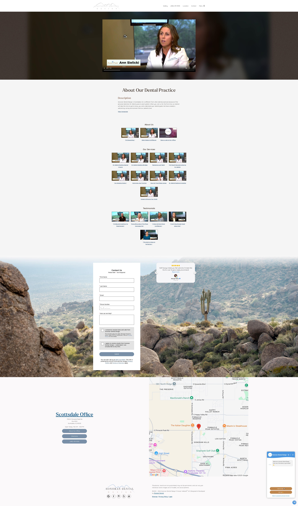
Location (185, 6)
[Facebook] (114, 496)
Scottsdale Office (74, 414)
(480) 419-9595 (175, 6)
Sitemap (155, 496)
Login (170, 496)
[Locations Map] (198, 427)
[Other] (124, 496)
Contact (193, 6)
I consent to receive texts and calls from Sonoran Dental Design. (118, 333)
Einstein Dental (159, 493)
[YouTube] (129, 496)
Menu (201, 6)
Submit (117, 354)
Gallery (165, 6)
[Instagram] (119, 496)
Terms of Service (118, 363)
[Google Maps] (109, 496)
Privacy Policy (163, 496)
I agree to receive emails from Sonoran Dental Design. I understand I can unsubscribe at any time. (117, 345)
